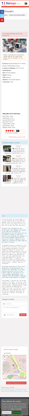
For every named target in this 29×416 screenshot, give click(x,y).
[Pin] (2, 20)
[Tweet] (2, 16)
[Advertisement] (14, 26)
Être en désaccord (6, 412)
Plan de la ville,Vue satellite (11, 349)
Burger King (18, 165)
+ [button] (4, 357)
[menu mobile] (26, 3)
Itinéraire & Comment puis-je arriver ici (16, 383)
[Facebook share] (2, 12)
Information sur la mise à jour (17, 137)
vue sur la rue (7, 353)
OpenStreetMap (18, 378)
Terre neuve (18, 175)
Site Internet (7, 70)
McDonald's (18, 146)
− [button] (4, 359)
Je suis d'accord (16, 412)
